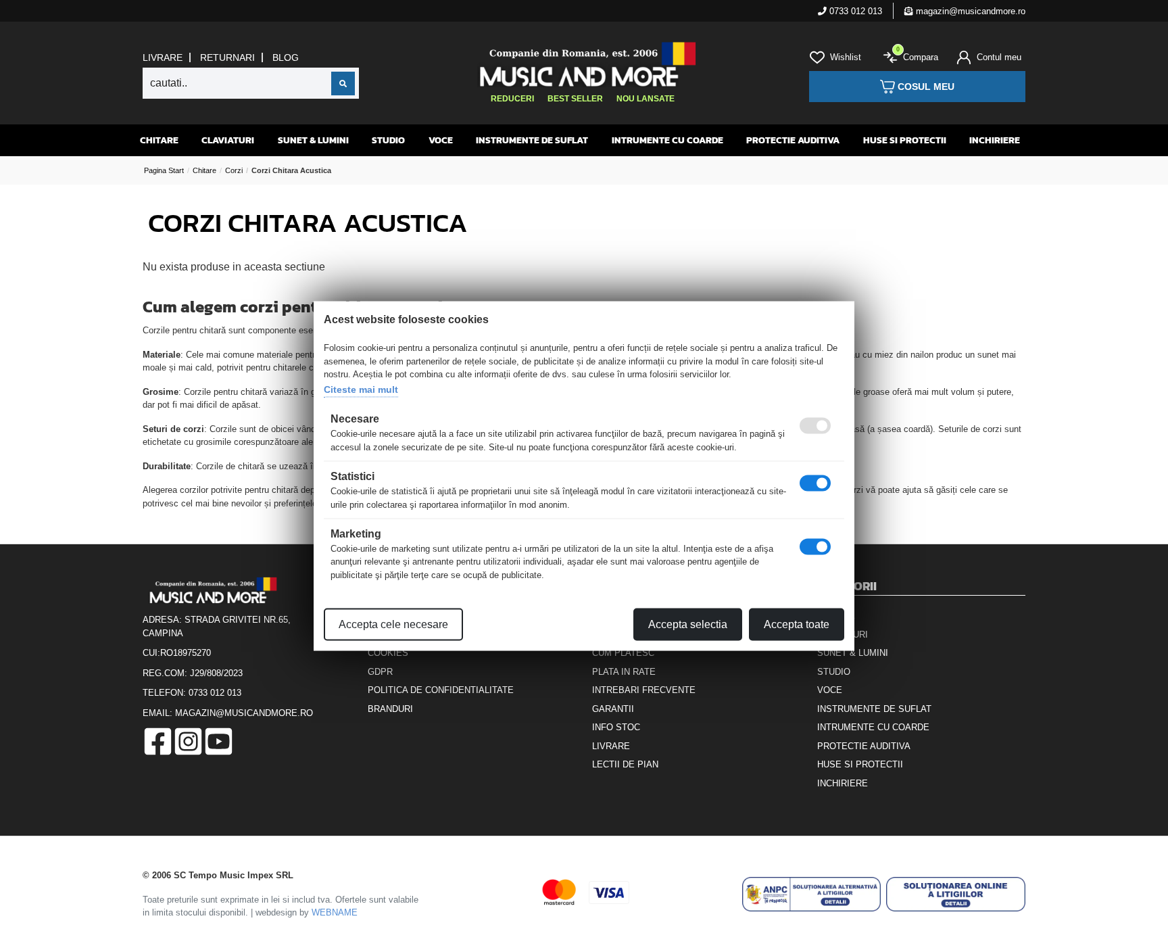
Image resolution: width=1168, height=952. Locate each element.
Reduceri (512, 98)
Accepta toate (796, 624)
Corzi (234, 170)
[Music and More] (582, 64)
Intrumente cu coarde (667, 140)
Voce (441, 140)
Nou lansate (645, 98)
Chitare (159, 140)
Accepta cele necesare (393, 624)
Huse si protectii (904, 140)
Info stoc (616, 727)
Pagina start (164, 170)
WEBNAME (335, 912)
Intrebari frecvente (644, 690)
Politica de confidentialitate (441, 690)
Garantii (613, 709)
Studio (388, 140)
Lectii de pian (625, 764)
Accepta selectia (687, 624)
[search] (343, 83)
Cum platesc (623, 653)
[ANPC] (811, 894)
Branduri (390, 709)
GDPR (380, 672)
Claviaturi (227, 140)
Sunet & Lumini (313, 140)
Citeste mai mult (361, 388)
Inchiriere (994, 140)
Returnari (227, 57)
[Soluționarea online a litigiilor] (955, 894)
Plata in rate (624, 672)
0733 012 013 (854, 11)
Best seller (575, 98)
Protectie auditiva (793, 140)
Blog (285, 57)
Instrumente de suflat (532, 140)
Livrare (162, 57)
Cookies (388, 653)
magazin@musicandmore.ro (969, 11)
